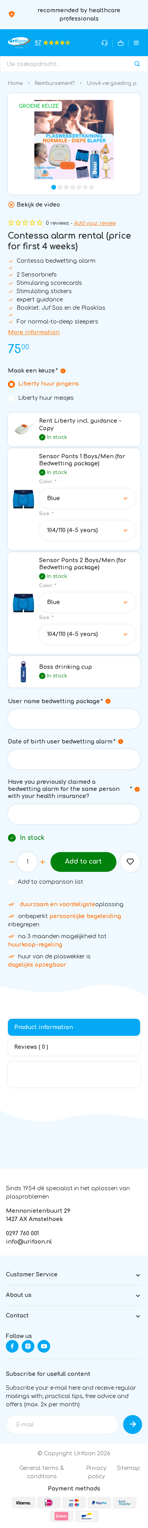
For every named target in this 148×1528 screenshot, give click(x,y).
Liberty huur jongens (48, 384)
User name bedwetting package (55, 701)
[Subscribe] (132, 1424)
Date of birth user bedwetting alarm (61, 742)
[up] (43, 862)
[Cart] (120, 43)
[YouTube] (43, 1346)
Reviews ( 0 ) (31, 1047)
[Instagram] (28, 1346)
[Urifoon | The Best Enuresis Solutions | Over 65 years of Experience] (19, 42)
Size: (45, 513)
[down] (12, 862)
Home (15, 83)
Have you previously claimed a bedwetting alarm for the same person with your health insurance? (69, 789)
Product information (43, 1027)
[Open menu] (136, 43)
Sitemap (128, 1468)
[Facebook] (12, 1346)
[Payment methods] (24, 1503)
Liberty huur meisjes (46, 398)
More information (34, 332)
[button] (53, 187)
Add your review (95, 223)
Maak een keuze (32, 371)
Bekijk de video (38, 205)
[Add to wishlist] (130, 862)
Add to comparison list (50, 882)
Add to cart (83, 861)
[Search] (137, 64)
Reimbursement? (55, 83)
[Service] (105, 43)
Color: (47, 481)
